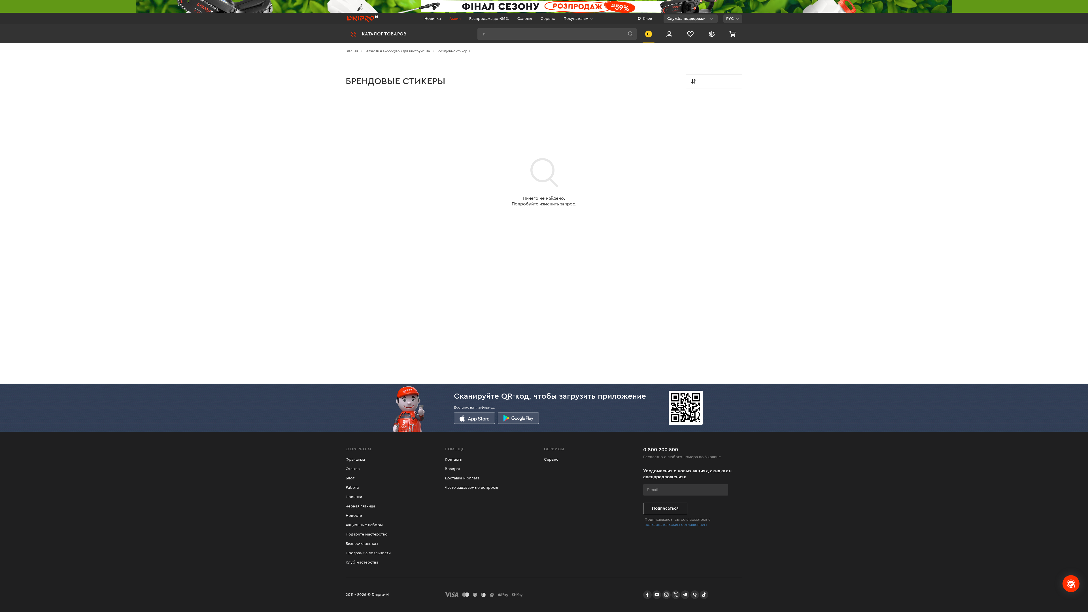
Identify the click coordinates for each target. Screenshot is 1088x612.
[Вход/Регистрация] (669, 33)
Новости (354, 516)
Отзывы (353, 469)
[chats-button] (1071, 583)
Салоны (524, 19)
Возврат (452, 469)
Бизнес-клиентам (362, 544)
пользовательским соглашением (676, 525)
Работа (352, 488)
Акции (455, 19)
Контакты (453, 460)
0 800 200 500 (660, 449)
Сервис (548, 19)
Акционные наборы (364, 525)
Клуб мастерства (362, 562)
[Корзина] (733, 33)
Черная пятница (360, 506)
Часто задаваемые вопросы (471, 488)
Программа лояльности (368, 553)
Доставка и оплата (462, 478)
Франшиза (355, 460)
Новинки (432, 19)
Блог (350, 478)
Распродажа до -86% (489, 19)
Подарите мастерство (367, 534)
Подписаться (665, 508)
